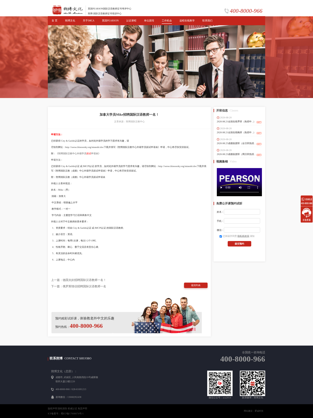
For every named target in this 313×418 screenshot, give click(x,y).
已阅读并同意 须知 (238, 236)
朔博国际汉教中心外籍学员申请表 (78, 153)
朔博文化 (70, 20)
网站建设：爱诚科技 (253, 411)
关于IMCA (88, 20)
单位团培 (149, 20)
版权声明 (52, 408)
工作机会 (167, 20)
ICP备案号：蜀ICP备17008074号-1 (66, 413)
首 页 (54, 20)
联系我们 (207, 20)
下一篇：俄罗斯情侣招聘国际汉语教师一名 (78, 286)
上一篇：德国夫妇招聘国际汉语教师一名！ (78, 280)
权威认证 (72, 408)
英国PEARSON (110, 20)
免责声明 (82, 408)
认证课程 (131, 20)
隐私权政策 (243, 236)
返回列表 (196, 285)
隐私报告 (62, 408)
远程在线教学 (187, 20)
